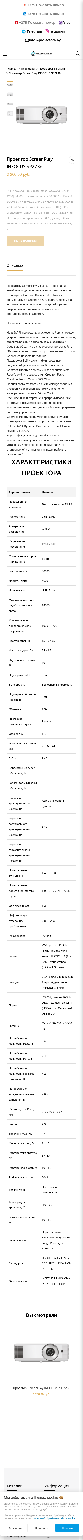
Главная (12, 68)
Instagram (57, 31)
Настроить (41, 1527)
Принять (67, 1527)
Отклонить (15, 1527)
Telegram (34, 31)
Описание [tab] (15, 266)
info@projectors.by (45, 40)
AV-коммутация (17, 1536)
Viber (67, 23)
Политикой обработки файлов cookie (54, 1518)
